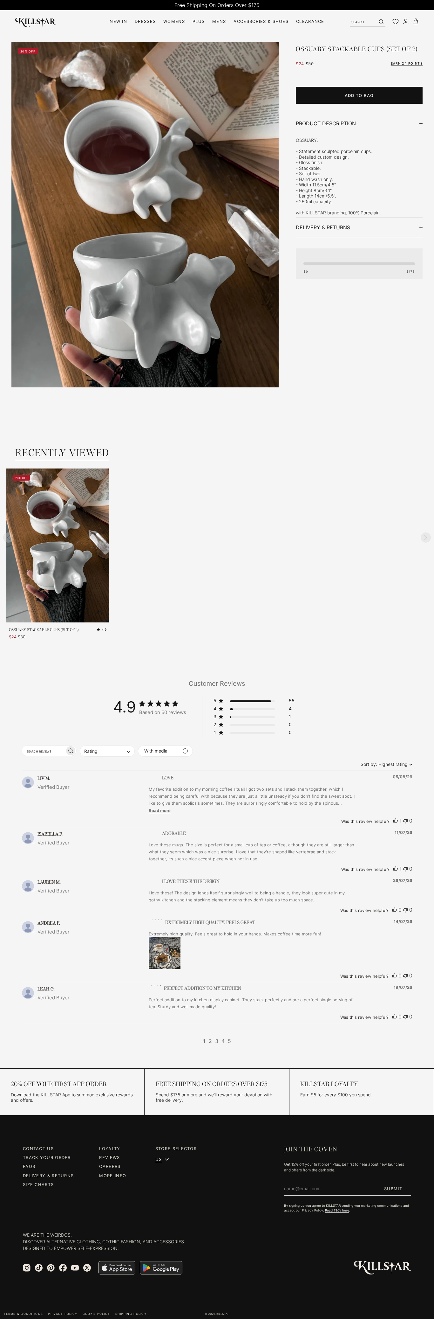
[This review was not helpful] (405, 820)
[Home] (35, 21)
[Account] (406, 21)
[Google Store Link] (161, 1267)
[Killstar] (382, 1268)
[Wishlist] (395, 21)
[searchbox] (43, 751)
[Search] (380, 21)
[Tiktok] (39, 1268)
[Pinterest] (51, 1268)
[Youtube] (75, 1268)
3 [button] (216, 1041)
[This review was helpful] (395, 820)
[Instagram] (27, 1268)
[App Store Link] (116, 1267)
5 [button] (229, 1041)
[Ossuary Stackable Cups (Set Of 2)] (57, 545)
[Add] (99, 613)
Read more (160, 810)
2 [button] (210, 1041)
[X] (87, 1268)
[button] (254, 702)
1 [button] (204, 1041)
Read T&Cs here (337, 1210)
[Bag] (416, 21)
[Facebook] (63, 1268)
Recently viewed (62, 452)
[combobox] (384, 764)
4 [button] (223, 1041)
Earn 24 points (407, 63)
